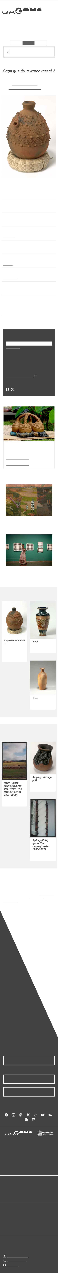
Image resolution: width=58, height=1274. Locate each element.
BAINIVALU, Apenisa (24, 84)
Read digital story (16, 462)
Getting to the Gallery (17, 1249)
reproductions (46, 891)
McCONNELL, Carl (41, 701)
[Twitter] (12, 389)
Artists (28, 33)
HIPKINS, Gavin (11, 795)
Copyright (46, 1270)
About (33, 1188)
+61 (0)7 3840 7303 (17, 1253)
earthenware (10, 277)
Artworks (11, 33)
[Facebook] (7, 389)
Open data (8, 1185)
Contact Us (12, 1258)
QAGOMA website (12, 1188)
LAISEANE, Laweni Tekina (24, 88)
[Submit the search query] (5, 52)
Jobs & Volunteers (16, 1270)
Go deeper (46, 33)
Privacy (33, 1270)
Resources (41, 43)
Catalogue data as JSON (18, 375)
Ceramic (7, 264)
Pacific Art (8, 236)
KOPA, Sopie (38, 781)
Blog (32, 1185)
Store (6, 1191)
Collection (21, 21)
